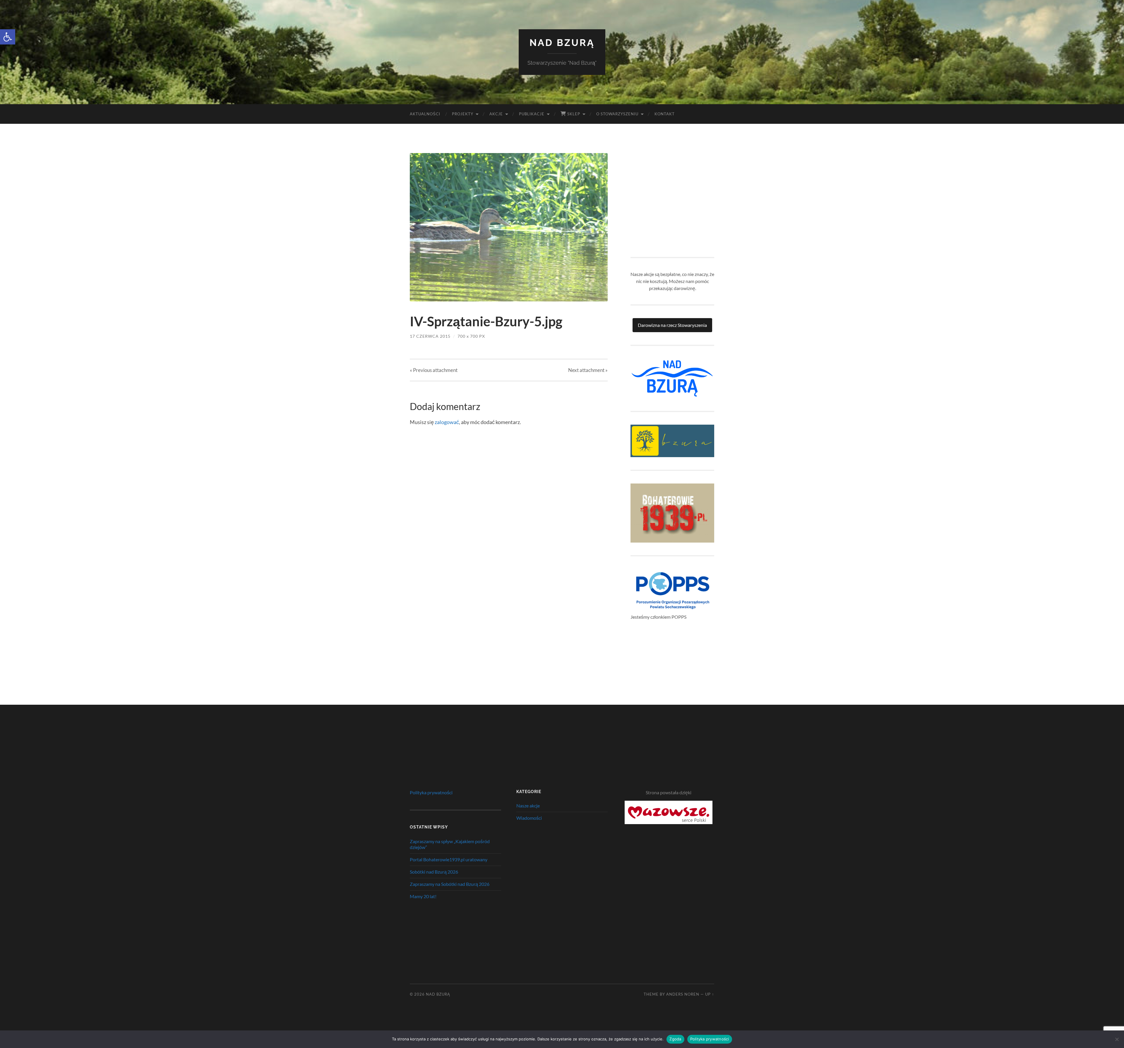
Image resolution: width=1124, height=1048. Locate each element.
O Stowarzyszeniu (617, 114)
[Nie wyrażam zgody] (1117, 1039)
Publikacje (531, 114)
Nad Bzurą (562, 42)
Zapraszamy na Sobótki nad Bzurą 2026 (449, 884)
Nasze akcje (528, 805)
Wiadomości (529, 818)
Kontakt (664, 114)
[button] (7, 36)
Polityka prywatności (431, 792)
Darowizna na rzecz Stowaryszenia (672, 325)
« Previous (434, 370)
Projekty (462, 114)
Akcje (496, 114)
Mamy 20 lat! (423, 896)
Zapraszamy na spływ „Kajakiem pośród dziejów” (450, 844)
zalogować (447, 422)
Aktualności (425, 114)
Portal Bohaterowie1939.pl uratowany (448, 859)
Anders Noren (682, 994)
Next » (588, 370)
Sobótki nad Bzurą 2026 (434, 871)
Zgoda (675, 1039)
